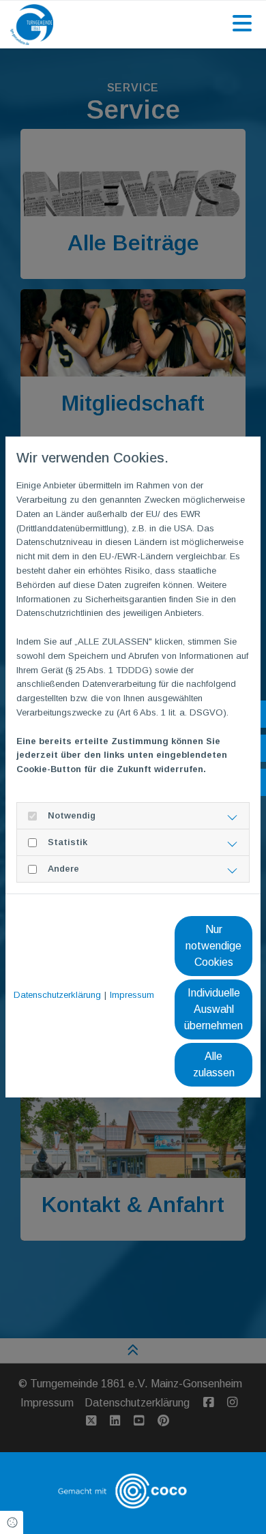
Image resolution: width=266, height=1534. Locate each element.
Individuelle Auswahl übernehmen (213, 1009)
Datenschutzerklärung (57, 995)
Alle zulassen (214, 1064)
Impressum (132, 995)
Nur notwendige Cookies (213, 946)
